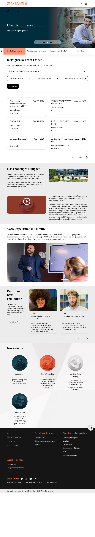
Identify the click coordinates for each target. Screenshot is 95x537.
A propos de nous (17, 503)
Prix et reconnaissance (72, 498)
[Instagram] (33, 522)
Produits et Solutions (47, 472)
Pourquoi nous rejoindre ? (58, 51)
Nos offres (13, 351)
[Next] (86, 162)
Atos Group (14, 485)
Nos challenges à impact (14, 51)
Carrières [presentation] (16, 11)
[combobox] (19, 78)
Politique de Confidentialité (39, 526)
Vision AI (38, 487)
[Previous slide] (38, 42)
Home (8, 11)
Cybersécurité (40, 477)
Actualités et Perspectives (70, 474)
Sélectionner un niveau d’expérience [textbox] (76, 79)
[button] (44, 42)
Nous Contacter (16, 477)
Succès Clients (68, 487)
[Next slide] (57, 42)
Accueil (11, 472)
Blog (64, 495)
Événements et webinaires (73, 491)
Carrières (12, 481)
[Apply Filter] (84, 71)
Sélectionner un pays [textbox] (17, 79)
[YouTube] (37, 522)
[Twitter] (28, 522)
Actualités (67, 484)
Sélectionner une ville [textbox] (46, 79)
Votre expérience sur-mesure (36, 51)
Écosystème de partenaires (18, 511)
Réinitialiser (14, 86)
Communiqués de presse (73, 480)
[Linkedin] (24, 522)
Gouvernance (12, 508)
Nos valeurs (80, 51)
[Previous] (74, 162)
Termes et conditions (15, 526)
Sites (9, 515)
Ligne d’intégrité (60, 526)
